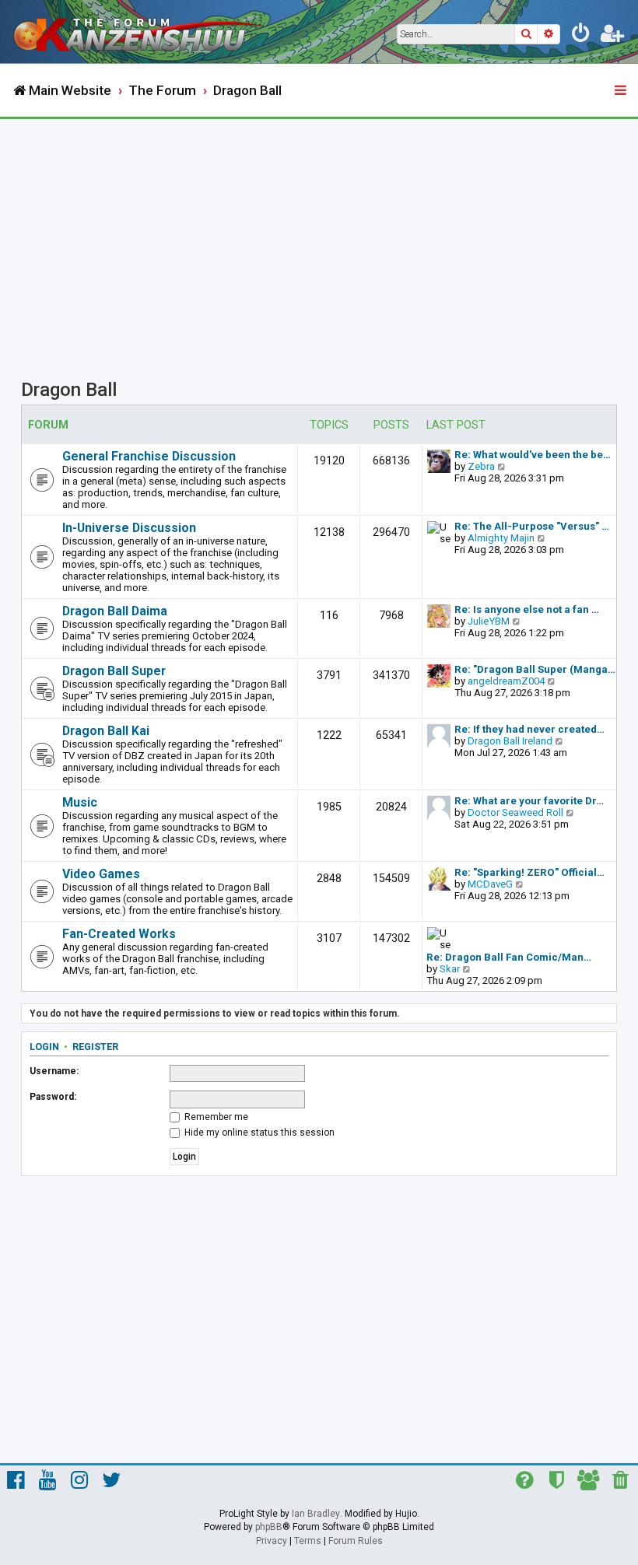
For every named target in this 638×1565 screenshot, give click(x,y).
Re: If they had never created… (529, 729)
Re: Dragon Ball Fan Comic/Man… (508, 957)
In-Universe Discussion (129, 527)
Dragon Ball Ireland (510, 741)
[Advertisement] (319, 236)
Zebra (481, 466)
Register (95, 1046)
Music (79, 802)
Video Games (101, 874)
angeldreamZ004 (506, 681)
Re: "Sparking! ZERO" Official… (529, 872)
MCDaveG (490, 884)
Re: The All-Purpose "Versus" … (531, 526)
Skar (450, 969)
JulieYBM (489, 621)
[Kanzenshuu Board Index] (141, 31)
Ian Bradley (316, 1513)
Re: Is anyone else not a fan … (526, 609)
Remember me (215, 1117)
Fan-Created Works (119, 933)
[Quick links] (621, 91)
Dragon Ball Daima (114, 611)
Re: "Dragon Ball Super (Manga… (534, 669)
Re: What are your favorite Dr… (529, 801)
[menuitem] (581, 35)
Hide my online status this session (258, 1132)
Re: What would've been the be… (532, 454)
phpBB (268, 1526)
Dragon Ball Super (114, 670)
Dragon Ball (69, 390)
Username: (54, 1071)
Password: (53, 1096)
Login (44, 1046)
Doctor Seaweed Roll (515, 812)
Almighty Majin (501, 538)
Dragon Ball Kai (105, 730)
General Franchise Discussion (149, 456)
